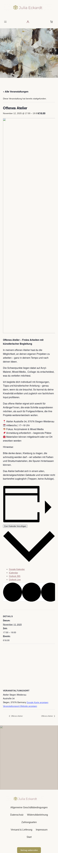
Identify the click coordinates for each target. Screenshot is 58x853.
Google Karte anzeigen (37, 702)
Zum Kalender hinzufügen (15, 526)
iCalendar (13, 572)
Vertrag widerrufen (29, 850)
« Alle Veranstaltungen (15, 91)
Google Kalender (17, 569)
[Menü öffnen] (5, 22)
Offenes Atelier (17, 716)
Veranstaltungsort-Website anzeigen (20, 706)
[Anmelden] (28, 22)
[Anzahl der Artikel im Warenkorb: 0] (51, 22)
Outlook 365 (14, 576)
